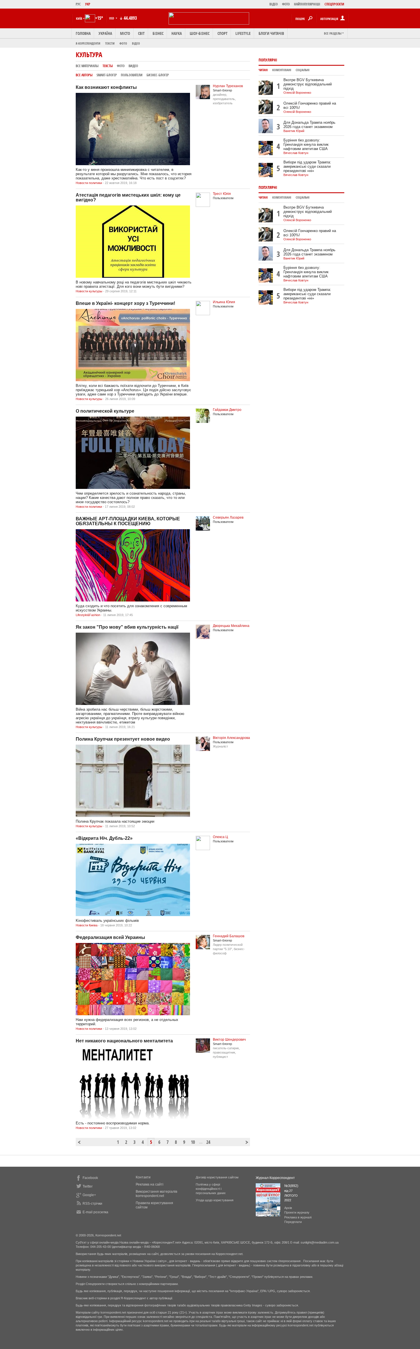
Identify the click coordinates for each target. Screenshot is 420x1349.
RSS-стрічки (92, 1204)
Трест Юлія (222, 194)
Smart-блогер (107, 75)
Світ (141, 33)
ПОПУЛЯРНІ (268, 60)
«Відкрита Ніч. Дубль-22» (104, 838)
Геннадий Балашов (228, 936)
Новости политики (89, 183)
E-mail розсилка (95, 1212)
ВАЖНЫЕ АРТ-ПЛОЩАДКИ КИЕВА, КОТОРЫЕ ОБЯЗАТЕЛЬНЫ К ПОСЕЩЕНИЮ (128, 521)
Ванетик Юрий (293, 131)
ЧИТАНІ (263, 70)
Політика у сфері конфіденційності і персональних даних (211, 1189)
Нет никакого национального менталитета (124, 1040)
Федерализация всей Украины (110, 937)
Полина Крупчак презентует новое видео (123, 739)
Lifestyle (243, 33)
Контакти (143, 1177)
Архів (288, 1208)
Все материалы (87, 65)
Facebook (90, 1178)
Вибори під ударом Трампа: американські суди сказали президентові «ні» (307, 166)
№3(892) (291, 1186)
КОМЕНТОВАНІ (281, 70)
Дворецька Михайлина (231, 626)
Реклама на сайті (149, 1184)
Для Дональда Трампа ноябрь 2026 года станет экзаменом (309, 124)
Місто (125, 33)
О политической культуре (105, 411)
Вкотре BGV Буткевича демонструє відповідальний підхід (307, 84)
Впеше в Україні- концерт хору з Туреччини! (125, 303)
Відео (136, 43)
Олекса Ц (220, 837)
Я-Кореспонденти (88, 43)
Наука (176, 33)
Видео (133, 65)
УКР (87, 4)
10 (193, 1142)
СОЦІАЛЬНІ (302, 70)
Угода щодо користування (214, 1200)
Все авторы (84, 75)
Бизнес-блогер (158, 75)
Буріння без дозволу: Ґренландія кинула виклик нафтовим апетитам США (306, 144)
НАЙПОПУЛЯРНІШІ (307, 4)
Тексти (110, 43)
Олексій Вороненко (297, 92)
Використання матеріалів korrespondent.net (156, 1194)
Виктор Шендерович (229, 1040)
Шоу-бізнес (199, 33)
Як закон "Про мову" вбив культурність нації (127, 627)
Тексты (108, 65)
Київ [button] (79, 18)
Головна (83, 33)
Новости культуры (89, 291)
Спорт (222, 33)
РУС (78, 4)
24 (208, 1142)
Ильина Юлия (224, 302)
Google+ (89, 1195)
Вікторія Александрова (231, 738)
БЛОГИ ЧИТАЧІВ (271, 33)
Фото (123, 43)
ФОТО (286, 4)
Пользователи (132, 75)
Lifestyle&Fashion (88, 615)
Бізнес (158, 33)
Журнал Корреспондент (275, 1178)
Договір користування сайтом (217, 1177)
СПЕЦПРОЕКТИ (334, 4)
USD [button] (112, 18)
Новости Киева (86, 925)
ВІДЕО (273, 4)
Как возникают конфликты (106, 87)
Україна (105, 33)
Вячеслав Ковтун (295, 153)
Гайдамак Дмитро (227, 410)
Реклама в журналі (297, 1217)
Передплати (293, 1222)
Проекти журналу (296, 1212)
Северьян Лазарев (228, 517)
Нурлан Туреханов (228, 86)
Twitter (88, 1186)
